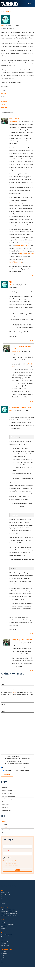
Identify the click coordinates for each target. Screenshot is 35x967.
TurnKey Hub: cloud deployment (9, 911)
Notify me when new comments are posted (14, 768)
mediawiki (4, 101)
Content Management (6, 935)
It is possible (14, 119)
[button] (31, 3)
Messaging (5, 802)
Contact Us (4, 899)
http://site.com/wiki (15, 262)
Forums (4, 821)
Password (6, 851)
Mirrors (2, 897)
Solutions (4, 907)
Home (2, 11)
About (3, 890)
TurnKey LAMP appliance (22, 245)
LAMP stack (4, 956)
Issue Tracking (4, 941)
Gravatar (14, 692)
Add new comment (7, 112)
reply (31, 276)
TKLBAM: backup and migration (9, 913)
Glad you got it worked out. (22, 640)
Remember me (8, 858)
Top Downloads (6, 949)
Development (6, 830)
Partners (3, 901)
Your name (4, 677)
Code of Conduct (5, 895)
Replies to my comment (22, 770)
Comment (4, 711)
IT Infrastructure (7, 793)
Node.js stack (4, 953)
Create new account (10, 863)
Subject (3, 704)
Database (5, 807)
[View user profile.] (5, 19)
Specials (4, 787)
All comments (8, 770)
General (6, 827)
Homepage (4, 698)
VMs (10, 282)
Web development (7, 790)
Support (3, 93)
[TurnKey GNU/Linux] (10, 5)
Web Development (5, 939)
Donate (3, 928)
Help (4, 816)
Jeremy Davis (13, 121)
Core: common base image (8, 909)
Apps (4, 782)
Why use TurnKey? (5, 892)
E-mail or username (8, 844)
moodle (3, 99)
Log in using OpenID (10, 861)
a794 (2, 25)
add (2, 110)
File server (3, 960)
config (3, 104)
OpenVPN (3, 951)
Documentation (6, 833)
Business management (8, 799)
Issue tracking (6, 804)
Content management (8, 796)
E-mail (2, 684)
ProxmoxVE (13, 203)
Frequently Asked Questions (8, 924)
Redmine (3, 962)
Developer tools (6, 810)
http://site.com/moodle (26, 254)
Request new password (11, 865)
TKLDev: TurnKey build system (8, 916)
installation (4, 107)
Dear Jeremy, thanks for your (20, 407)
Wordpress (3, 958)
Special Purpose (5, 945)
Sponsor (3, 903)
